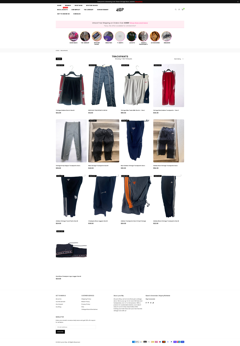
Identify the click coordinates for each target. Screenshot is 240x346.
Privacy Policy (85, 304)
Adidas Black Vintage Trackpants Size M (166, 221)
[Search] (175, 9)
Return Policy (85, 301)
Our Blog (58, 307)
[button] (182, 9)
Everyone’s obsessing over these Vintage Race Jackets (120, 1)
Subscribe (60, 331)
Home (57, 50)
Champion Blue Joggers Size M (98, 221)
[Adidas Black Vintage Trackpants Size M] (168, 196)
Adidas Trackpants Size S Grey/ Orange (133, 221)
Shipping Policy (86, 299)
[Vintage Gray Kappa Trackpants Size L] (71, 140)
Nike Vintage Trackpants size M (98, 165)
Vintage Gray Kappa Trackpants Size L (68, 165)
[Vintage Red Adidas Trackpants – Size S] (168, 85)
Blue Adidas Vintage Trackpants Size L (133, 165)
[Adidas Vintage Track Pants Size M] (71, 196)
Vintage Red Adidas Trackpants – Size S (166, 110)
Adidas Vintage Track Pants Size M (67, 221)
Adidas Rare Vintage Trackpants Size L (165, 165)
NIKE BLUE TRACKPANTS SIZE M (97, 110)
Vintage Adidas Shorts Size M (65, 110)
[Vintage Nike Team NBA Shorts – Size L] (136, 85)
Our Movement (60, 301)
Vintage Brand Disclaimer (89, 309)
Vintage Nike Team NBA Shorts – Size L (133, 110)
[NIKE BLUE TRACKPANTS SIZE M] (103, 85)
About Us (58, 299)
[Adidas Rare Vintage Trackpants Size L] (168, 140)
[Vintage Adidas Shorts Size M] (71, 85)
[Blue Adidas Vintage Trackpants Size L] (136, 140)
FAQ (82, 307)
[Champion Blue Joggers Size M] (103, 196)
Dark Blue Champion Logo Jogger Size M (68, 276)
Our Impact (59, 304)
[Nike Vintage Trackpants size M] (103, 140)
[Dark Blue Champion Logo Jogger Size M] (71, 251)
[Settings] (179, 9)
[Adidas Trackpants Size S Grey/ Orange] (136, 196)
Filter (59, 59)
